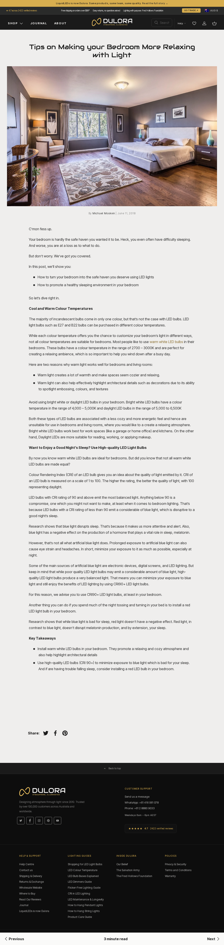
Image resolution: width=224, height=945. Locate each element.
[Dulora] (112, 22)
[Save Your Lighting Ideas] (194, 23)
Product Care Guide (80, 917)
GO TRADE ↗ (191, 10)
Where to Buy (27, 893)
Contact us (26, 870)
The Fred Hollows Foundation (134, 876)
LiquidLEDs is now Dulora (34, 911)
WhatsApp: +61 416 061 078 (142, 802)
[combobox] (161, 23)
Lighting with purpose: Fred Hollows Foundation (143, 10)
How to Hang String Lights (84, 911)
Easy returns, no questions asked (106, 10)
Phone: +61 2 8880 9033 (140, 808)
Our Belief (122, 864)
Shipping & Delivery (30, 876)
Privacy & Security (175, 864)
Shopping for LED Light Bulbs (85, 864)
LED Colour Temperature (82, 870)
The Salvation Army (128, 870)
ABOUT (60, 23)
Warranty (170, 876)
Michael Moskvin (104, 213)
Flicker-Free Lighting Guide (84, 887)
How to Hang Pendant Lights (85, 905)
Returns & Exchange (31, 881)
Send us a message (137, 796)
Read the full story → (155, 3)
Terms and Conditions (178, 870)
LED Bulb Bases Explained (83, 876)
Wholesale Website (30, 887)
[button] (211, 10)
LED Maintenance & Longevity (86, 899)
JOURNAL (38, 23)
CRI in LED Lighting (79, 893)
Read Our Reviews (30, 899)
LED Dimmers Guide (80, 881)
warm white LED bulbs (166, 342)
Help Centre (26, 864)
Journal (23, 905)
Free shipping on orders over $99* (75, 10)
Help (180, 23)
